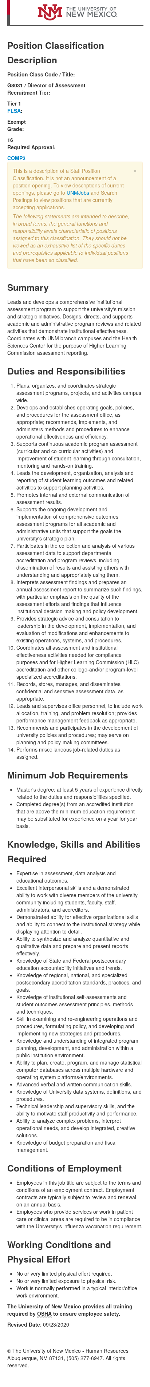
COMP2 (16, 158)
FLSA (14, 110)
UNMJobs (78, 192)
